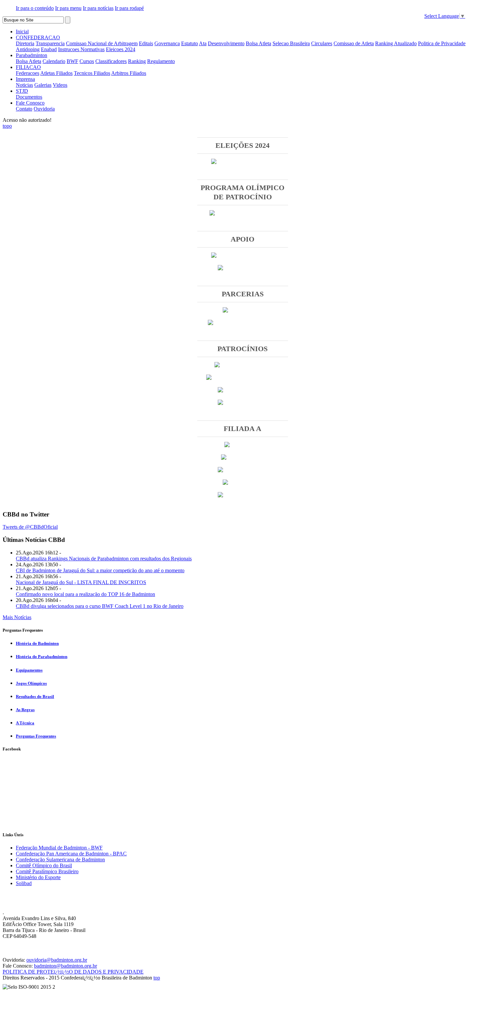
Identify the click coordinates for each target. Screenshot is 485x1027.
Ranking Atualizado (396, 43)
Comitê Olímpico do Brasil (44, 865)
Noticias (24, 85)
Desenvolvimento (226, 43)
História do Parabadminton (41, 656)
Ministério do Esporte (38, 877)
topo (7, 126)
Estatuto (189, 43)
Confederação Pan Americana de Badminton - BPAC (71, 853)
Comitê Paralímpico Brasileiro (47, 871)
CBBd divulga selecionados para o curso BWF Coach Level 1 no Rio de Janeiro (99, 606)
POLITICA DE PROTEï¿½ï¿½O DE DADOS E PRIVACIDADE (73, 972)
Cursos (87, 61)
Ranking (137, 61)
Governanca (167, 43)
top (156, 977)
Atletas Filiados (56, 73)
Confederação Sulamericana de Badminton (60, 859)
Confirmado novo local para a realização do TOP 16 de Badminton (85, 594)
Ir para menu (68, 8)
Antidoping (28, 49)
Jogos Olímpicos (31, 683)
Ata (203, 43)
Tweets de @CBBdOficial (30, 527)
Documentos (29, 97)
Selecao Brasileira (291, 43)
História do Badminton (37, 643)
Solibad (24, 883)
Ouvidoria (44, 109)
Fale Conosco (30, 103)
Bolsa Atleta (258, 43)
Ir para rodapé (129, 8)
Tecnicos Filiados (92, 73)
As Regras (25, 709)
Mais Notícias (17, 617)
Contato (24, 109)
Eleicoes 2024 (120, 49)
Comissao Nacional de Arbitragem (102, 43)
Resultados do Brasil (35, 696)
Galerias (42, 85)
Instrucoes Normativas (81, 49)
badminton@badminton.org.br (65, 966)
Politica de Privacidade (442, 43)
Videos (60, 85)
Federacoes (27, 73)
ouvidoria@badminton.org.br (56, 960)
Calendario (54, 61)
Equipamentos (29, 670)
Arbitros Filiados (128, 73)
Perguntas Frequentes (36, 736)
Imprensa (25, 79)
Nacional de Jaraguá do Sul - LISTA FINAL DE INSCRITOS (81, 582)
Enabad (49, 49)
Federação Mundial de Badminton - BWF (59, 847)
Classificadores (111, 61)
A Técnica (25, 722)
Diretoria (25, 43)
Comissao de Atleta (354, 43)
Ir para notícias (98, 8)
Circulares (321, 43)
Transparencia (50, 43)
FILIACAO (28, 67)
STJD (22, 91)
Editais (146, 43)
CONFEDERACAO (38, 37)
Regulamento (161, 61)
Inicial (22, 31)
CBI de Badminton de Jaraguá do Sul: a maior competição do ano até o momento (100, 570)
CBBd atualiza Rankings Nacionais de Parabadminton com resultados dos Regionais (104, 558)
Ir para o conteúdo (35, 8)
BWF (72, 61)
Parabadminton (31, 55)
